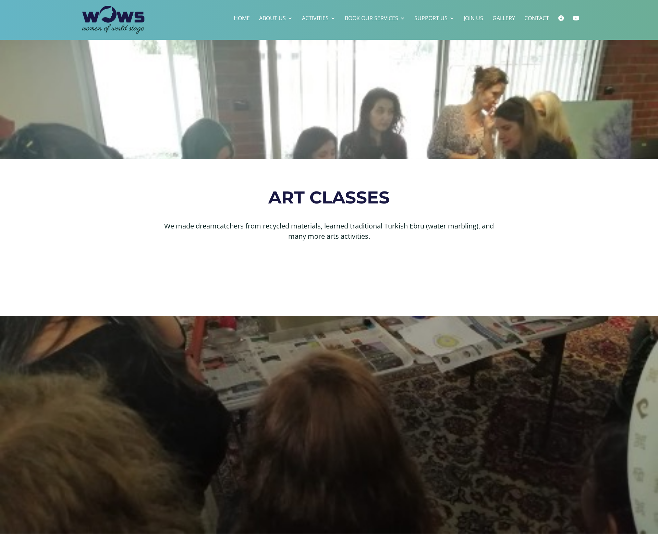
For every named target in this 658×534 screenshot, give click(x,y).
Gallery (503, 19)
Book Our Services (371, 19)
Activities (315, 19)
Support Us (431, 19)
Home (242, 19)
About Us (272, 19)
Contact (536, 19)
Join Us (473, 19)
